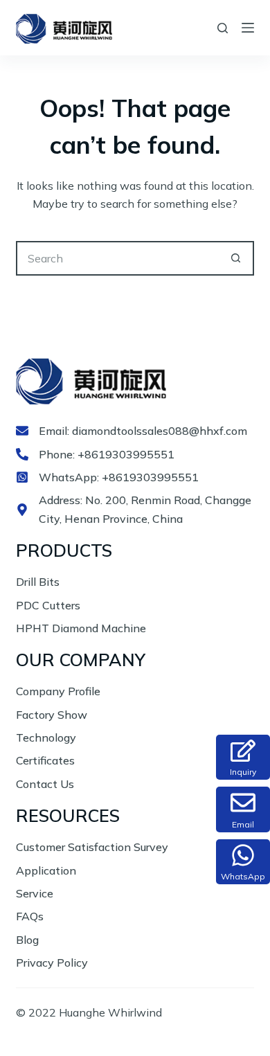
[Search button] (236, 258)
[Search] (222, 28)
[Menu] (248, 27)
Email (243, 824)
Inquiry (243, 772)
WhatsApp (243, 876)
